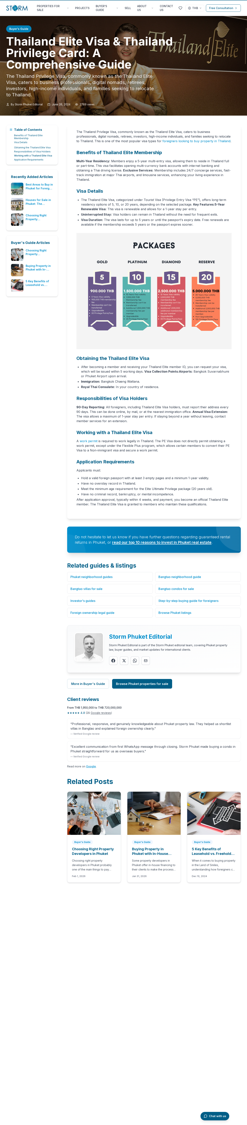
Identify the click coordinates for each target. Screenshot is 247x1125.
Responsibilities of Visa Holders (32, 151)
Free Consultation (221, 8)
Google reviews (101, 712)
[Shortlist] (180, 8)
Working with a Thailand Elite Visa (33, 155)
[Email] (145, 660)
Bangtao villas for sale (86, 589)
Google (91, 766)
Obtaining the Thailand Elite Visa (32, 147)
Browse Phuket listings (174, 613)
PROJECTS (82, 8)
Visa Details (20, 142)
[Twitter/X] (124, 660)
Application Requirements (28, 159)
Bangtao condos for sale (176, 589)
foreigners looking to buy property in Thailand (196, 141)
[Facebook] (113, 660)
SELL (128, 8)
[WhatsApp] (135, 660)
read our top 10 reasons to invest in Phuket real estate (161, 542)
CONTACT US (166, 8)
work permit (88, 441)
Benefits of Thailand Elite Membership (28, 137)
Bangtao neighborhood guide (179, 577)
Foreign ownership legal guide (92, 613)
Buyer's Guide (18, 28)
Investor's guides (82, 601)
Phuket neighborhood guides (91, 577)
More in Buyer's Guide (88, 684)
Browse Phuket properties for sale (142, 684)
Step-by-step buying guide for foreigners (188, 601)
